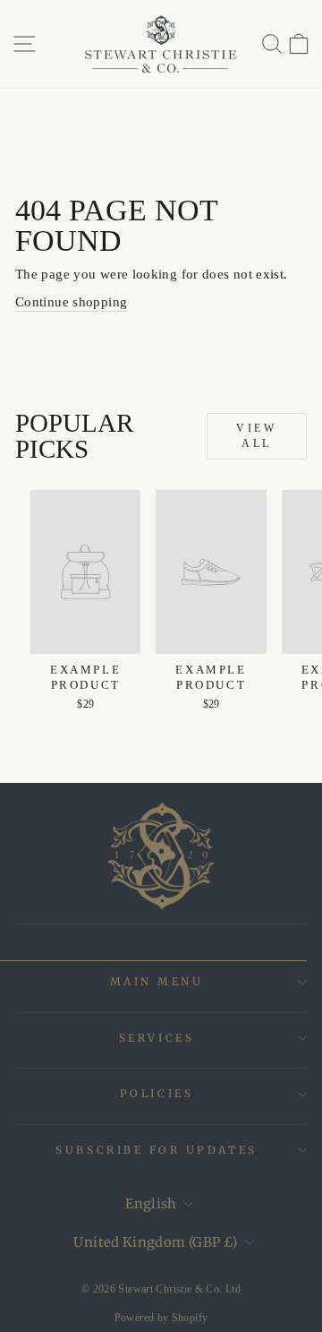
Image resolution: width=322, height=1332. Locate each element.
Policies (156, 1093)
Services (156, 1037)
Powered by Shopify (161, 1317)
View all (256, 436)
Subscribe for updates (156, 1149)
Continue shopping (71, 302)
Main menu (157, 981)
